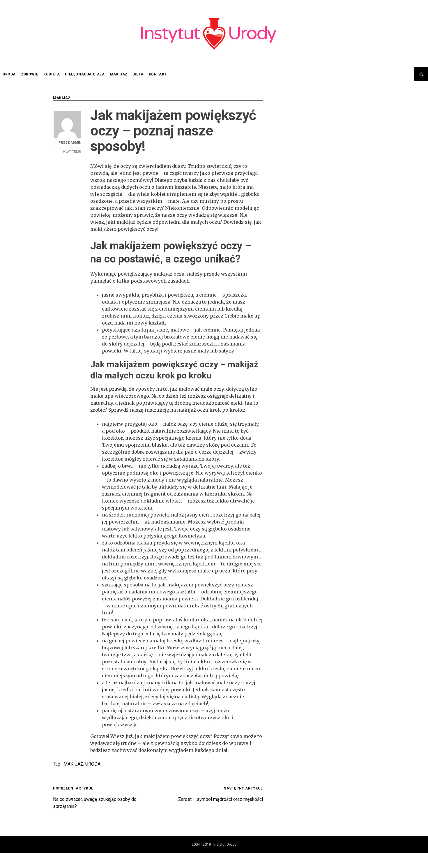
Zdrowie (29, 74)
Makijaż (118, 74)
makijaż (73, 764)
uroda (92, 764)
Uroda (9, 74)
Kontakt (158, 74)
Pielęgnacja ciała (85, 74)
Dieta (138, 74)
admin (76, 142)
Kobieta (51, 74)
